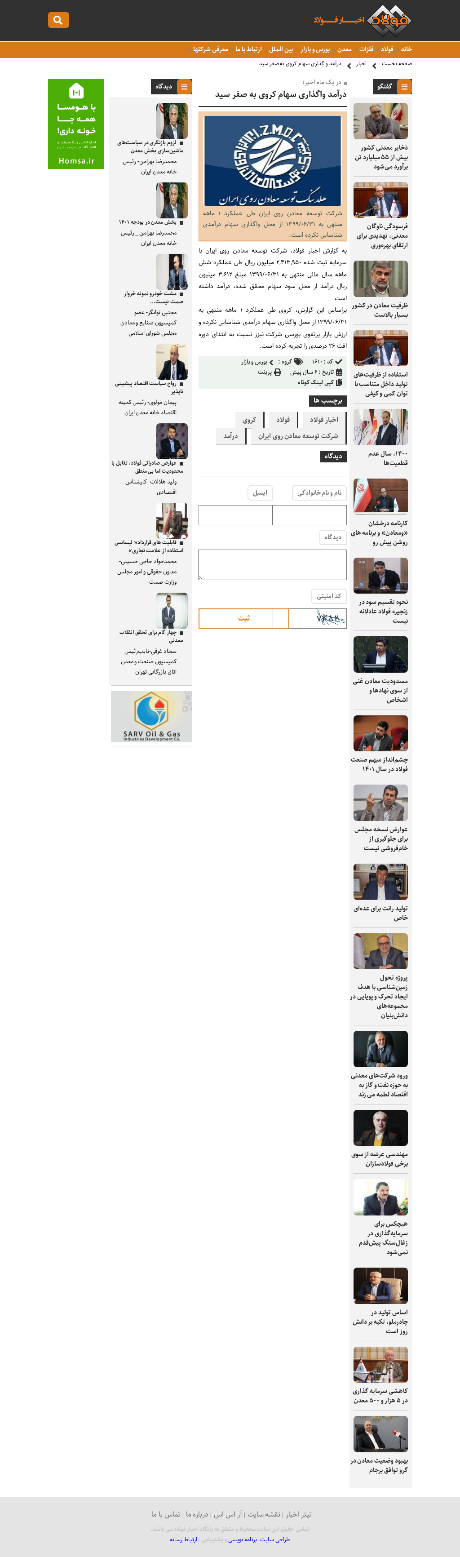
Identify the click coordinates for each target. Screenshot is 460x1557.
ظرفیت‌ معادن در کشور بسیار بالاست (380, 310)
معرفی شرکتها (210, 49)
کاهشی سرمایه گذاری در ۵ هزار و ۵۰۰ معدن (380, 1396)
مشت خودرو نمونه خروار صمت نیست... (153, 297)
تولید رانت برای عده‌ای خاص (381, 913)
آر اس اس (228, 1514)
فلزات (366, 49)
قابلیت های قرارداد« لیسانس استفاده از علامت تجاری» (149, 546)
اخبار (361, 63)
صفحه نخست (397, 63)
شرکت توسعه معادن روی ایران (298, 436)
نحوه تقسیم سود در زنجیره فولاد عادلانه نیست (383, 611)
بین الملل (280, 49)
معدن (344, 49)
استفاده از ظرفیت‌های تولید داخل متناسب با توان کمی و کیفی (381, 384)
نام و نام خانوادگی (319, 493)
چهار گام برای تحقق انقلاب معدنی (151, 636)
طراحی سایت (275, 1540)
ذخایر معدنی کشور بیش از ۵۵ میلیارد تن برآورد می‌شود (381, 157)
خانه (406, 49)
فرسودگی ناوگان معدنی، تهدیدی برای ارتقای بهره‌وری (382, 236)
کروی (249, 420)
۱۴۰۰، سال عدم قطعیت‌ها (388, 458)
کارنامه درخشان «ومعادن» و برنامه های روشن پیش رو (379, 533)
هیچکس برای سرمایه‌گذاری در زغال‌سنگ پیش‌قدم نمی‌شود (383, 1238)
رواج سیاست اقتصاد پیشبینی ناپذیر (149, 387)
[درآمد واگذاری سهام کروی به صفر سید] (272, 204)
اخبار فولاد (324, 420)
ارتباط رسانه (183, 1540)
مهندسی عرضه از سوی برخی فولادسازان (379, 1159)
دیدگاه (333, 537)
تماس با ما (166, 1514)
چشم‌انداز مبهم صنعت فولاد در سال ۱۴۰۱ (379, 764)
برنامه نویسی (242, 1540)
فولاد (387, 49)
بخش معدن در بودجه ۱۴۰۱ (148, 222)
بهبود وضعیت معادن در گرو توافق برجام (379, 1465)
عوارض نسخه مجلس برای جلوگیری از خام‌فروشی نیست (381, 839)
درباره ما (197, 1514)
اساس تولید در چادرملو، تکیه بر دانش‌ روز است (380, 1322)
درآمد (230, 436)
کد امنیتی (329, 596)
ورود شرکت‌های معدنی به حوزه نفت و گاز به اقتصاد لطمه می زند (379, 1085)
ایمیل (260, 493)
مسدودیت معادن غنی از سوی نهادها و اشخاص (380, 690)
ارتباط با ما (247, 49)
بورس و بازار (314, 49)
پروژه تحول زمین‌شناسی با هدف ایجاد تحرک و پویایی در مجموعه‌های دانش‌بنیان (379, 996)
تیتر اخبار (299, 1514)
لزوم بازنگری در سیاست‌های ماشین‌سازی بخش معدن (150, 146)
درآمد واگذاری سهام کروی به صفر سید (300, 63)
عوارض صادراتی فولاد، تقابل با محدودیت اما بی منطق (147, 467)
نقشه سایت (264, 1514)
